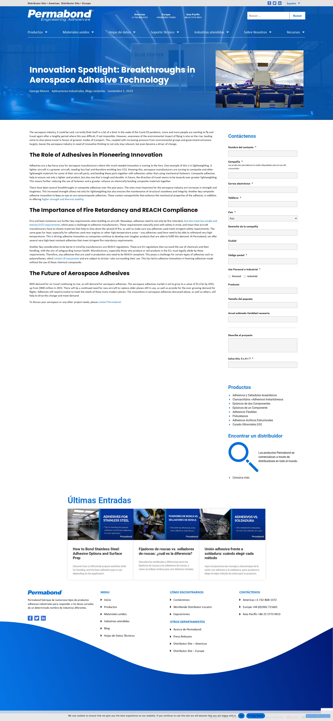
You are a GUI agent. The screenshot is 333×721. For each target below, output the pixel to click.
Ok (241, 715)
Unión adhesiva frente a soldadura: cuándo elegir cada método (229, 553)
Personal (236, 276)
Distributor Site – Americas (43, 3)
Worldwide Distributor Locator (192, 607)
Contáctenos (181, 600)
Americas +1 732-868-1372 (260, 600)
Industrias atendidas (209, 32)
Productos (35, 32)
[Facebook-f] (269, 3)
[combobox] (268, 15)
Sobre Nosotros (255, 32)
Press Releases (182, 636)
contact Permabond (110, 302)
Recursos (293, 32)
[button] (293, 3)
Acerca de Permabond (187, 629)
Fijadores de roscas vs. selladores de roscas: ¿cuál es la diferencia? (166, 551)
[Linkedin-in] (279, 3)
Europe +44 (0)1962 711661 (260, 607)
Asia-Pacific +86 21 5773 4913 (261, 614)
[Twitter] (274, 3)
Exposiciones (181, 614)
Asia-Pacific (193, 15)
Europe (166, 15)
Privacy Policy (255, 715)
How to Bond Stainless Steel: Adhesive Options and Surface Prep (97, 553)
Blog (107, 628)
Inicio (107, 600)
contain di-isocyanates (66, 258)
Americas (139, 15)
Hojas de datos (120, 32)
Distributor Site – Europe (76, 3)
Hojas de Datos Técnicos (119, 635)
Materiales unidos (76, 32)
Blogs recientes (95, 91)
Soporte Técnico (162, 32)
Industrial (252, 276)
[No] (318, 716)
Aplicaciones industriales (68, 91)
